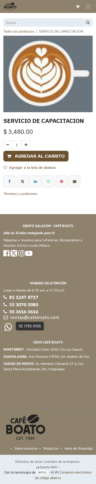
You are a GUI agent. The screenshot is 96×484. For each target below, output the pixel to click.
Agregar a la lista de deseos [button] (32, 167)
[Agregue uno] (26, 145)
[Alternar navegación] (88, 6)
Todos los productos (18, 31)
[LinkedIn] (35, 181)
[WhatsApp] (48, 181)
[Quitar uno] (7, 145)
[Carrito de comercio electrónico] (77, 6)
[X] (22, 181)
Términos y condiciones (20, 193)
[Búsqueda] (88, 22)
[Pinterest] (61, 181)
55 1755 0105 (30, 326)
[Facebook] (9, 181)
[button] (36, 156)
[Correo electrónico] (74, 181)
